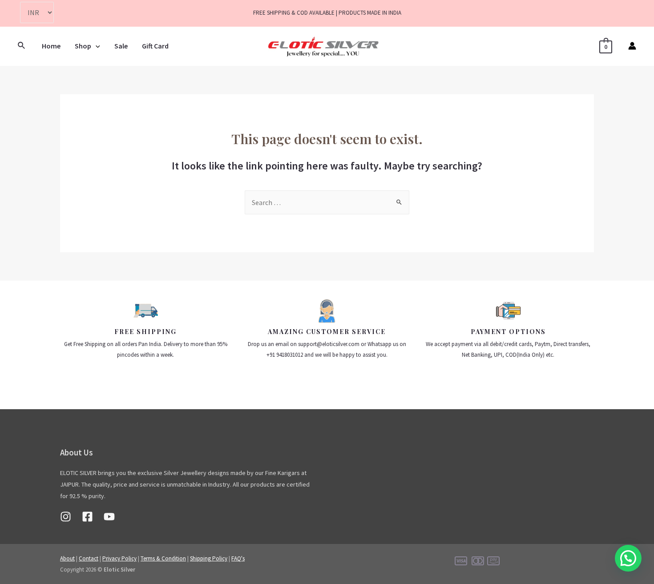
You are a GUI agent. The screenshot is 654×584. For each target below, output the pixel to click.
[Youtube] (109, 516)
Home (51, 45)
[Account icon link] (632, 46)
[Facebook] (87, 516)
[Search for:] (327, 202)
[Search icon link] (22, 46)
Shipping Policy (208, 558)
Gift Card (155, 45)
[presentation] (95, 45)
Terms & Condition (163, 558)
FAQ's (238, 558)
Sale (121, 45)
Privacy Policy (119, 558)
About (67, 558)
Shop (83, 45)
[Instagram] (65, 516)
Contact (88, 558)
